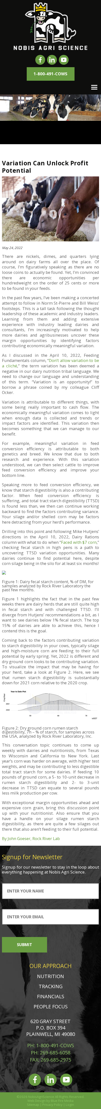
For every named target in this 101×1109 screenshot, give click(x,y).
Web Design (36, 1100)
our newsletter (37, 867)
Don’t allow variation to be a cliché (50, 363)
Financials (50, 996)
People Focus (51, 1006)
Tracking (51, 986)
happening (33, 872)
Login (70, 1104)
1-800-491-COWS (50, 74)
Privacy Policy (52, 1104)
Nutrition (50, 976)
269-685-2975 (56, 1059)
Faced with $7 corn (79, 542)
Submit (24, 944)
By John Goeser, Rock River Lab (31, 838)
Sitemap (33, 1104)
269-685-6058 (55, 1052)
